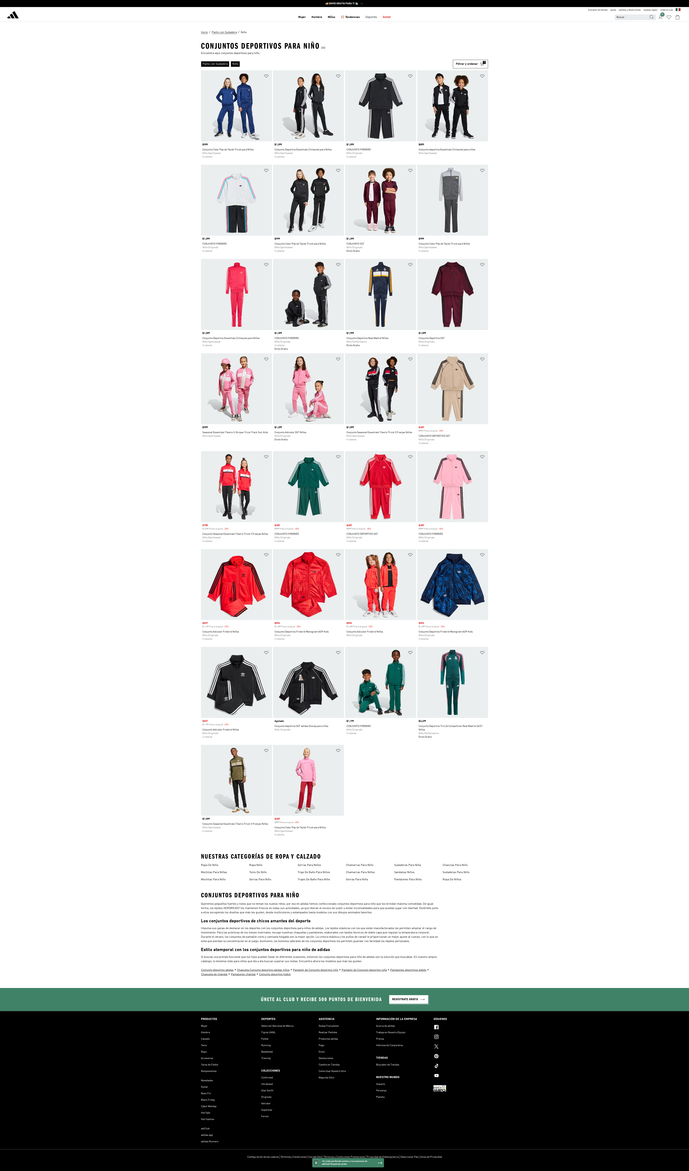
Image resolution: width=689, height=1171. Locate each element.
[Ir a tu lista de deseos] (669, 17)
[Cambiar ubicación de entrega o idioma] (678, 10)
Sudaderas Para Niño (456, 872)
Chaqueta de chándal (214, 974)
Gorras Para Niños (309, 865)
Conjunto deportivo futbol (275, 974)
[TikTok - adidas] (460, 1066)
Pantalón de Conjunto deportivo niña (364, 970)
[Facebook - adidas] (460, 1027)
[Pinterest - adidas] (460, 1057)
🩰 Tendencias (350, 17)
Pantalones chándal (243, 974)
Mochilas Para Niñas (214, 872)
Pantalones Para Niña (407, 879)
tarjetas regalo (650, 10)
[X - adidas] (460, 1047)
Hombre (316, 17)
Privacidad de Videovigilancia (383, 1157)
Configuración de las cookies (263, 1157)
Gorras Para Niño (260, 879)
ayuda (613, 10)
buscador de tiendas (598, 10)
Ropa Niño (255, 865)
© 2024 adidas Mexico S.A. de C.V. (344, 1166)
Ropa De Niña (209, 865)
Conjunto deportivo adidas (217, 970)
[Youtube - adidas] (460, 1076)
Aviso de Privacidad (431, 1157)
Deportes (371, 17)
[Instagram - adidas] (460, 1037)
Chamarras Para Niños (360, 872)
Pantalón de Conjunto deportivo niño (315, 970)
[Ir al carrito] (677, 17)
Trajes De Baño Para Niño (314, 879)
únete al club (666, 10)
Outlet (387, 17)
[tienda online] (13, 15)
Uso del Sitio (315, 1157)
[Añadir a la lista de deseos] (266, 76)
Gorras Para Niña (357, 879)
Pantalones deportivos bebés (408, 970)
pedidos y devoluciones (630, 10)
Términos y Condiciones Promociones (344, 1157)
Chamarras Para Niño (359, 865)
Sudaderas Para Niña (407, 865)
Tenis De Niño (258, 872)
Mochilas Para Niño (213, 879)
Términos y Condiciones (293, 1157)
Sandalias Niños (404, 872)
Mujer (302, 17)
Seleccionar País (409, 1157)
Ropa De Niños (452, 879)
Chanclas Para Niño (455, 865)
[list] (327, 64)
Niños (331, 17)
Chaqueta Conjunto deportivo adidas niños (263, 970)
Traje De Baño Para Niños (314, 872)
